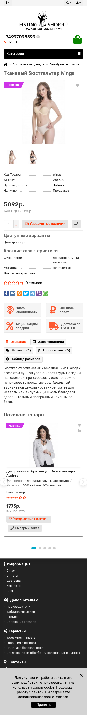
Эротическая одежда (28, 64)
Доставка (14, 580)
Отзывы (12, 617)
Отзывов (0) (21, 350)
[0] (77, 40)
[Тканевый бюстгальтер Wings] (43, 112)
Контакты (14, 585)
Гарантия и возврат (21, 643)
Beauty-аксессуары (64, 64)
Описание (18, 342)
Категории (15, 54)
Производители (18, 606)
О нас (11, 570)
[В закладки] (77, 85)
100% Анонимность (21, 637)
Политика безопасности (25, 648)
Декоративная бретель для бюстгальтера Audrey (40, 473)
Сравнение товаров (21, 622)
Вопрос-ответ (56, 350)
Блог (10, 591)
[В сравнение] (77, 92)
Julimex (59, 185)
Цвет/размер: (14, 242)
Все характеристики (19, 273)
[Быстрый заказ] (76, 224)
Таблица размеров (25, 359)
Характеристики (51, 342)
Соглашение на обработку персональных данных (44, 653)
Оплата (12, 575)
